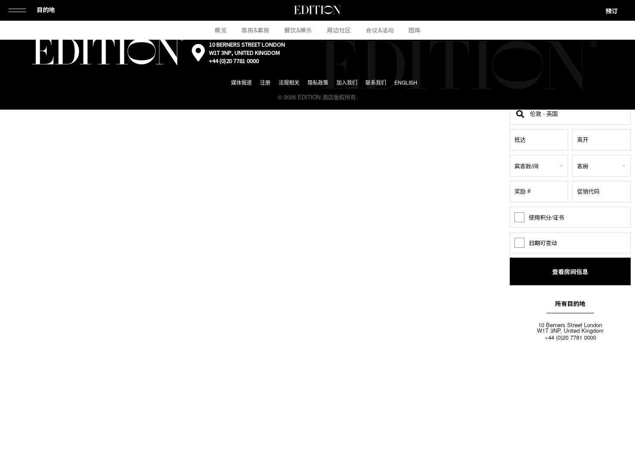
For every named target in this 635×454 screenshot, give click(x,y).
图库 (415, 29)
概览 (221, 29)
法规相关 (289, 82)
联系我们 (375, 82)
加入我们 (347, 82)
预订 (612, 11)
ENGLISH (405, 82)
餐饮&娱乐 (298, 29)
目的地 (46, 9)
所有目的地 (570, 303)
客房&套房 (255, 29)
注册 (265, 82)
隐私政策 (318, 82)
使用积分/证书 (546, 217)
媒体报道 (241, 82)
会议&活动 (380, 29)
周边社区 (339, 29)
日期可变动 (543, 243)
